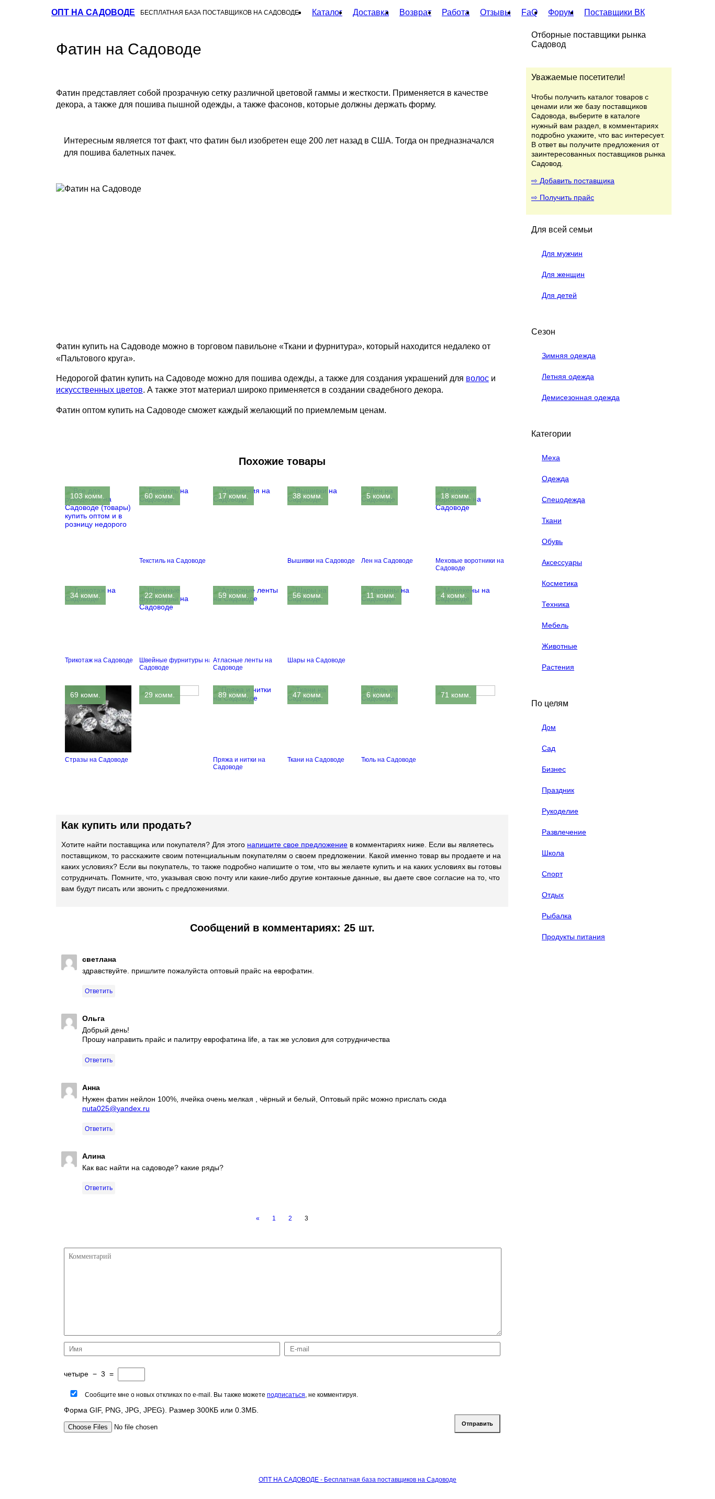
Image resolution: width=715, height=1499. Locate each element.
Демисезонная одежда (581, 397)
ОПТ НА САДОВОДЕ (93, 12)
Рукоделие (560, 811)
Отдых (553, 895)
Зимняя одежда (569, 355)
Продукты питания (573, 936)
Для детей (559, 295)
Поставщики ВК (614, 12)
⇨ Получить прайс (562, 197)
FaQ (529, 12)
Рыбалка (557, 916)
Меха (551, 457)
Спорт (552, 874)
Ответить (99, 991)
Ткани (552, 520)
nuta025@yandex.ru (116, 1108)
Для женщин (563, 274)
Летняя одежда (568, 376)
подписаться (286, 1394)
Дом (549, 727)
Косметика (560, 583)
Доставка (371, 12)
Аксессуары (562, 562)
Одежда (555, 478)
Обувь (552, 541)
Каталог (327, 12)
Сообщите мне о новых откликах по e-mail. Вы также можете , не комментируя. (220, 1394)
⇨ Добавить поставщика (573, 180)
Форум (561, 12)
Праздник (558, 790)
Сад (548, 748)
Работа (456, 12)
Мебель (555, 625)
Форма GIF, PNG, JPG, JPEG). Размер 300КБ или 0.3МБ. (161, 1410)
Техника (555, 604)
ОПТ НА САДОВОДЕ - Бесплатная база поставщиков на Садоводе (357, 1479)
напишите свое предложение (297, 844)
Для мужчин (562, 253)
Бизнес (554, 769)
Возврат (415, 12)
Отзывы (495, 12)
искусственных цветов (99, 389)
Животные (559, 646)
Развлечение (564, 832)
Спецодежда (563, 499)
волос (477, 378)
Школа (553, 853)
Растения (558, 667)
